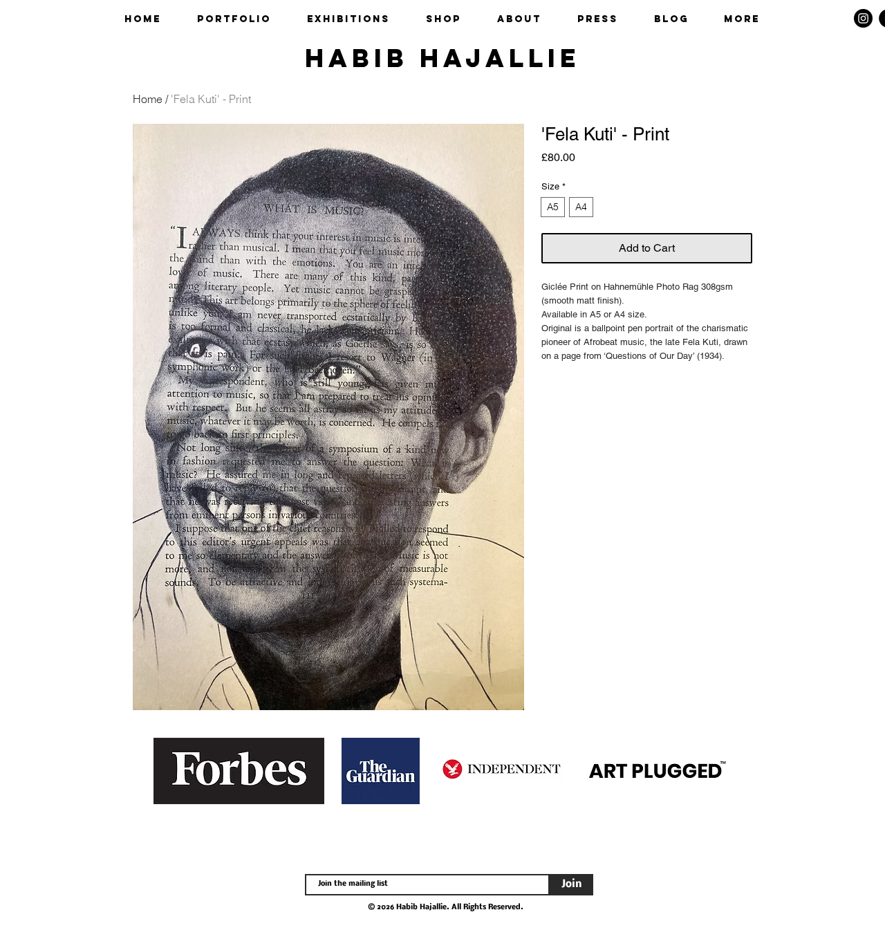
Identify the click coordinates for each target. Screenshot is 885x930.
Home (147, 99)
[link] (838, 18)
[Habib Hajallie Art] (863, 18)
